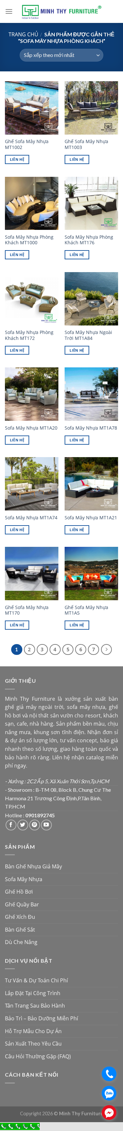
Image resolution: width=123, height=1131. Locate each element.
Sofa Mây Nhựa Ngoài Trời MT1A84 (88, 335)
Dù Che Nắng (21, 942)
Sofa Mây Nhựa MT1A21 (91, 518)
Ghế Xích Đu (20, 916)
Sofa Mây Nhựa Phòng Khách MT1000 (29, 240)
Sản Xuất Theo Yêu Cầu (33, 1043)
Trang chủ (23, 34)
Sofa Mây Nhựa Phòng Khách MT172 (29, 335)
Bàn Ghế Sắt (20, 929)
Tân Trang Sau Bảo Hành (35, 1005)
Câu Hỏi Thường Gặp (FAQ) (38, 1056)
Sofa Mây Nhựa (23, 879)
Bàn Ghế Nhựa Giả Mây (33, 866)
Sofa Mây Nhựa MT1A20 (31, 428)
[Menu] (9, 11)
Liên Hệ (17, 159)
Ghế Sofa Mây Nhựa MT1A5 (86, 610)
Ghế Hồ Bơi (19, 891)
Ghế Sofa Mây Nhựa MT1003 (86, 144)
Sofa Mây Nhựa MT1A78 (91, 428)
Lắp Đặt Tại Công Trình (32, 993)
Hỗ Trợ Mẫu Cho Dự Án (33, 1031)
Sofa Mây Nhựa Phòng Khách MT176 (89, 240)
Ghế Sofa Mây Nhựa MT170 (27, 610)
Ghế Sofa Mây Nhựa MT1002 (27, 144)
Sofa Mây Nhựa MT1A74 (31, 518)
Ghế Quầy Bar (22, 904)
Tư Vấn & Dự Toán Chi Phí (36, 980)
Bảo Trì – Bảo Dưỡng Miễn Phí (41, 1018)
